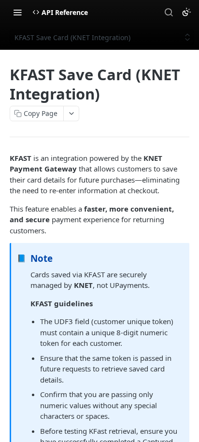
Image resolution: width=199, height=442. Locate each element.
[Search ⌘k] (168, 12)
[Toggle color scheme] (186, 12)
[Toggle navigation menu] (17, 12)
